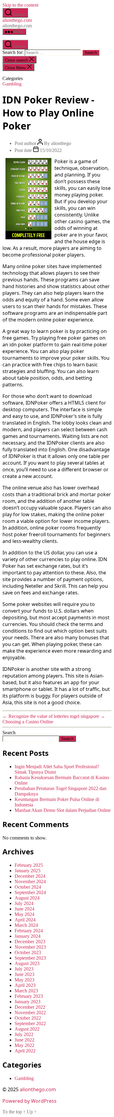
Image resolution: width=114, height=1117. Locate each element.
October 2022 (28, 1018)
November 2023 (30, 947)
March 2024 (26, 925)
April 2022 (25, 1050)
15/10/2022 (51, 150)
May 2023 (24, 979)
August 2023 (27, 963)
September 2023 (30, 958)
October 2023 (28, 952)
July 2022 (24, 1034)
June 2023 (24, 974)
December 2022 (30, 1007)
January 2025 (27, 870)
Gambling (12, 83)
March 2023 (26, 990)
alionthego (61, 143)
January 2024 (27, 936)
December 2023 (30, 941)
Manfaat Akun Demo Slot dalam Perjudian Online (63, 810)
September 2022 (30, 1023)
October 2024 (28, 887)
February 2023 (29, 996)
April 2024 (25, 919)
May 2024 (24, 914)
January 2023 (27, 1001)
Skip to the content (20, 5)
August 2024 (27, 897)
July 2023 (24, 968)
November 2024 (30, 881)
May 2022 (24, 1045)
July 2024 (24, 903)
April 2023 (25, 985)
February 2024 (29, 930)
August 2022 (27, 1028)
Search (9, 732)
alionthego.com (17, 20)
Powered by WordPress (29, 1101)
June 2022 (24, 1039)
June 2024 (24, 908)
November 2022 (30, 1012)
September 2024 (30, 892)
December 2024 (30, 876)
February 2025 (29, 865)
